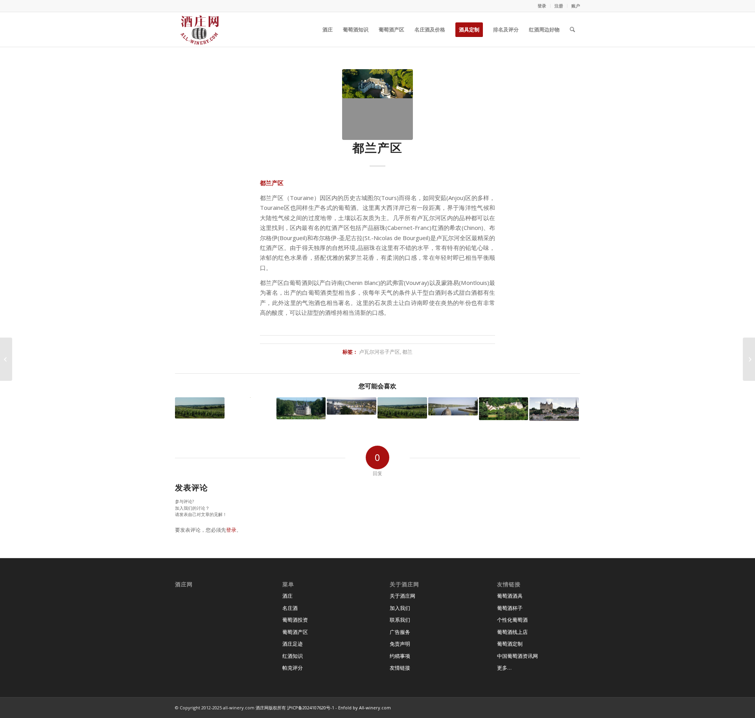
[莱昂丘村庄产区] (200, 408)
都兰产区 (377, 148)
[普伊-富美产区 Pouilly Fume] (301, 408)
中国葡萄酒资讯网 (517, 655)
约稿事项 (400, 655)
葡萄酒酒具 (510, 595)
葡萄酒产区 (295, 631)
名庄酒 (290, 607)
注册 (558, 6)
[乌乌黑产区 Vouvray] (503, 408)
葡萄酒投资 (295, 619)
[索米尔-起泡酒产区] (351, 405)
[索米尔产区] (554, 409)
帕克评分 (292, 667)
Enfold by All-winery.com (364, 708)
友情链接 (400, 667)
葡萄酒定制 (510, 643)
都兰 (407, 351)
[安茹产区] (453, 406)
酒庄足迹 (292, 643)
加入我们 (400, 607)
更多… (504, 667)
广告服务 (400, 631)
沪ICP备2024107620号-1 (310, 708)
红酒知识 (292, 655)
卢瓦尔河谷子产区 (379, 351)
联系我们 (400, 619)
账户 (575, 6)
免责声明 (400, 643)
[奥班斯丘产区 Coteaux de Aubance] (402, 408)
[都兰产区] (377, 104)
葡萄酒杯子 (510, 607)
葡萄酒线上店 (512, 631)
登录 (542, 6)
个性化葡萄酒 (512, 619)
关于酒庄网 (402, 595)
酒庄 (287, 595)
